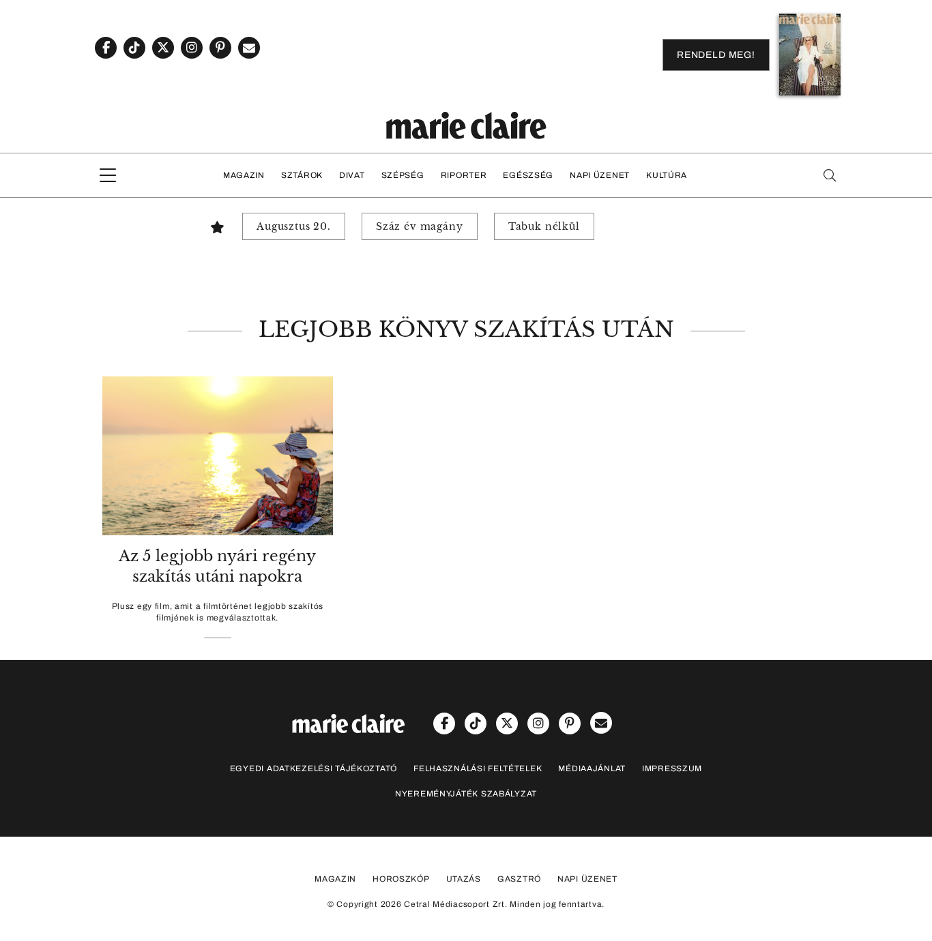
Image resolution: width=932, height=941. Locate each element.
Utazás (463, 879)
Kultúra (666, 175)
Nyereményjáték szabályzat (466, 793)
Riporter (464, 175)
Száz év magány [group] (419, 226)
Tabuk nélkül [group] (544, 226)
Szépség (402, 175)
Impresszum (672, 768)
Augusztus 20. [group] (294, 226)
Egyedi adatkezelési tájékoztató (313, 768)
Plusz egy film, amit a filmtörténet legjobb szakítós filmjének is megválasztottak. (217, 612)
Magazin (244, 175)
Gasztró (519, 879)
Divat (352, 175)
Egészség (528, 175)
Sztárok (302, 175)
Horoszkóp (401, 879)
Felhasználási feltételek (477, 768)
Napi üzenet (600, 175)
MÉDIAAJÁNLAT (592, 768)
